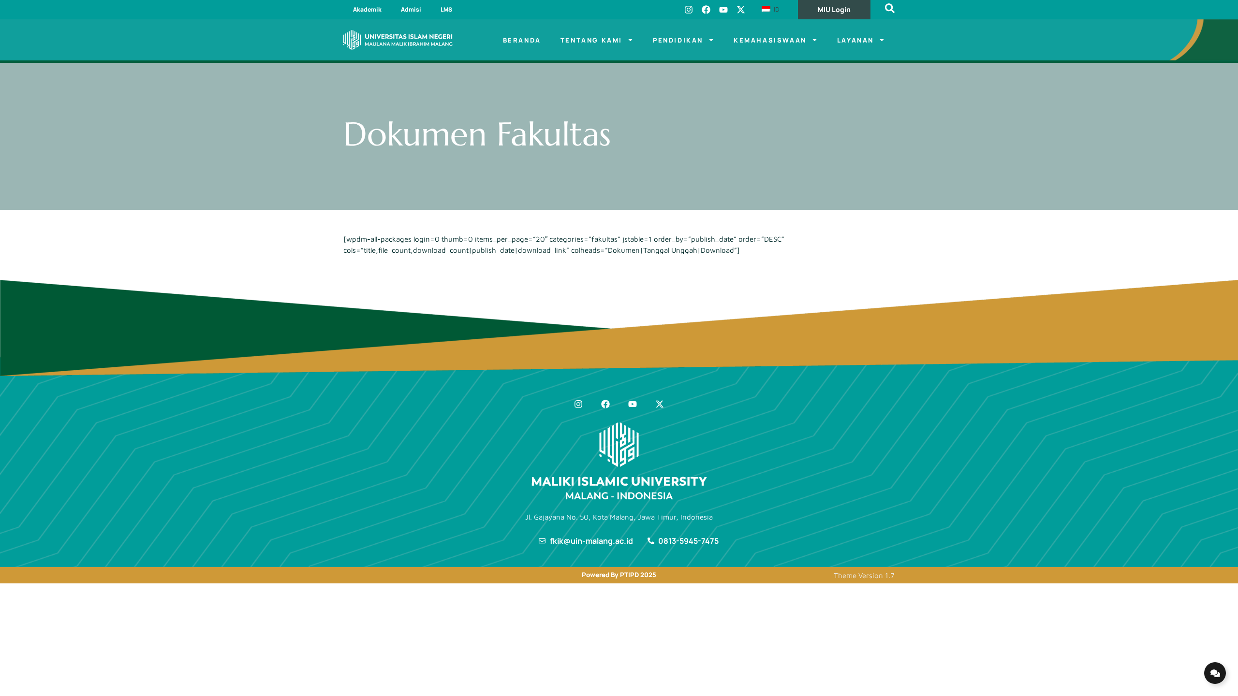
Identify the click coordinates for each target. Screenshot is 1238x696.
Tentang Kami (591, 40)
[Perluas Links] (1215, 673)
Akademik (367, 9)
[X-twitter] (741, 9)
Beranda (522, 40)
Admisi (411, 9)
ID (776, 9)
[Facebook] (706, 9)
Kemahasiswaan (770, 40)
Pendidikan (678, 40)
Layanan (855, 40)
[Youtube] (723, 9)
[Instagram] (688, 9)
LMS (446, 9)
